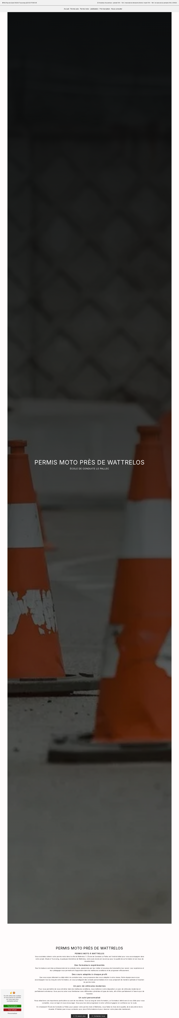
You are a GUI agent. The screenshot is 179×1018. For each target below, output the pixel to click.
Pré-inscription (105, 9)
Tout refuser (12, 1010)
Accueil (66, 9)
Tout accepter (12, 1006)
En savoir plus (80, 1016)
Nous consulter (116, 9)
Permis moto (84, 9)
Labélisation (94, 9)
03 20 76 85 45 (32, 3)
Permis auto (74, 9)
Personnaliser (12, 1013)
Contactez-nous (99, 1016)
